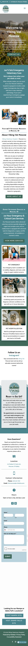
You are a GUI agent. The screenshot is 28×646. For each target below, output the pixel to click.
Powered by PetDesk (9, 635)
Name (6, 512)
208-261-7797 (16, 481)
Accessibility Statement (14, 637)
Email (6, 521)
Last (15, 517)
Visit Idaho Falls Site (14, 622)
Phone (5, 527)
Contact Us (14, 54)
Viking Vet (18, 40)
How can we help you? (10, 534)
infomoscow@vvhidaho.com (16, 483)
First (5, 517)
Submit (7, 556)
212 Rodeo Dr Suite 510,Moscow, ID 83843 (14, 465)
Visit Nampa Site (14, 615)
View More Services (14, 240)
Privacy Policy (20, 635)
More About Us (14, 196)
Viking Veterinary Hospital (10, 139)
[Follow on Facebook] (12, 503)
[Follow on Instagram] (15, 503)
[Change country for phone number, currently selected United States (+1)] (5, 529)
